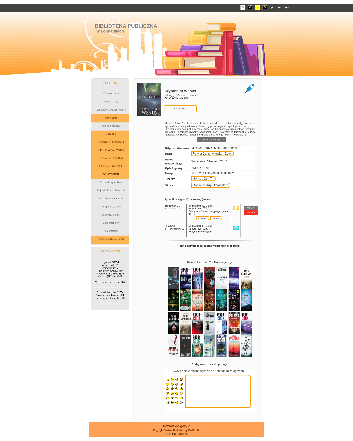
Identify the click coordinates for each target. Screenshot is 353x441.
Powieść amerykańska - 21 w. (212, 153)
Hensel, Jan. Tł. (203, 178)
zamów (215, 218)
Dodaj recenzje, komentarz (210, 185)
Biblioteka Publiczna (126, 26)
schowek (202, 218)
